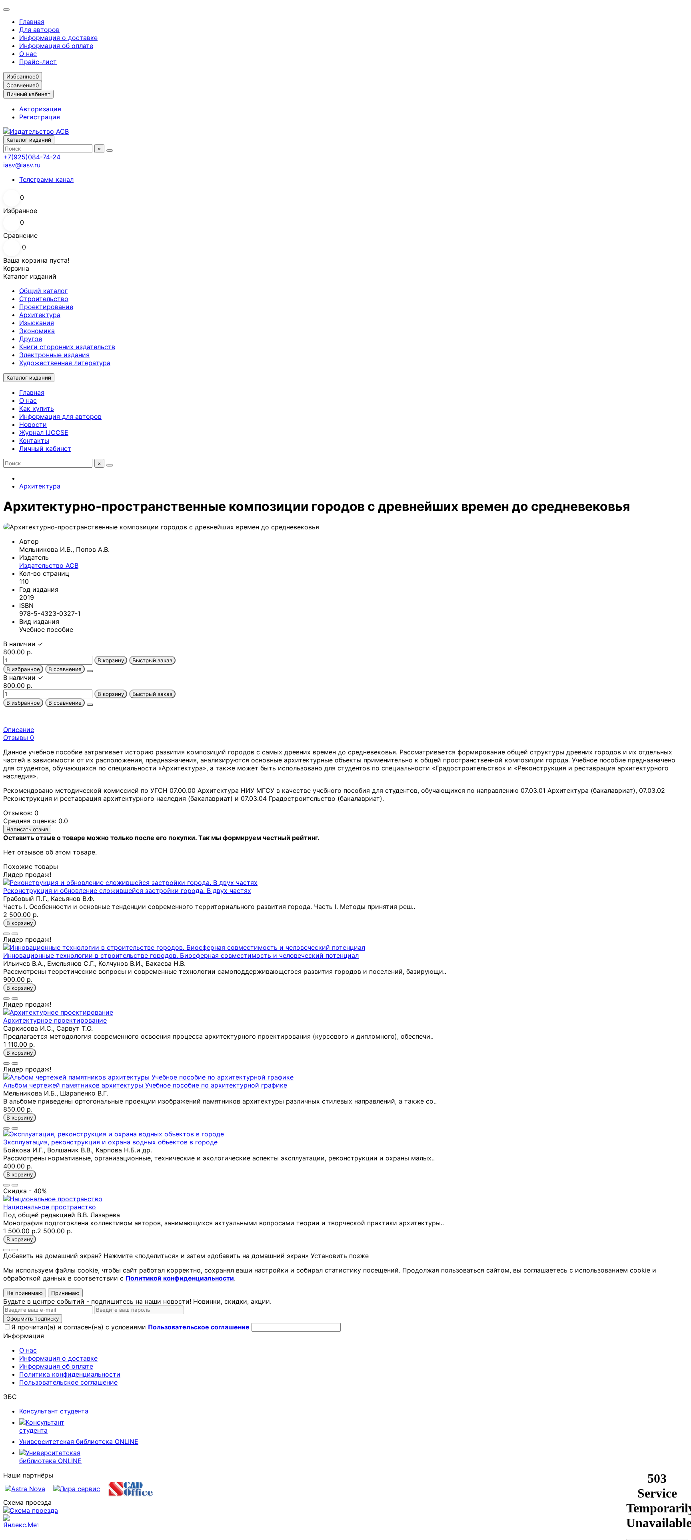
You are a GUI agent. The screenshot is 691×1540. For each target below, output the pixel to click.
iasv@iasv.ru (21, 165)
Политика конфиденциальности (69, 1374)
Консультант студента (53, 1411)
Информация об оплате (56, 46)
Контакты (34, 440)
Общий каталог (43, 291)
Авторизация (40, 109)
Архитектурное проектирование (55, 1020)
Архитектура (39, 315)
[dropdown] (6, 9)
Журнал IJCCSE (43, 432)
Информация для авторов (60, 416)
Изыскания (36, 323)
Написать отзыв (27, 829)
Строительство (43, 299)
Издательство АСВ (48, 565)
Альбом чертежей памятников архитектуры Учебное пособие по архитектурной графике (145, 1085)
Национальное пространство (49, 1207)
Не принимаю (24, 1293)
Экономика (37, 331)
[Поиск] (109, 150)
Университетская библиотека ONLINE (78, 1441)
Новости (33, 424)
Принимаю (65, 1293)
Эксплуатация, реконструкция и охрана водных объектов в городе (110, 1142)
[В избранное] (6, 934)
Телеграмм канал (46, 179)
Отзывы (18, 738)
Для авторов (39, 30)
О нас (28, 54)
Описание (18, 730)
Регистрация (39, 117)
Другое (30, 339)
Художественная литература (64, 363)
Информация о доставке (58, 38)
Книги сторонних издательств (67, 347)
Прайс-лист (38, 62)
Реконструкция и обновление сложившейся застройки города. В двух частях (127, 891)
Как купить (36, 408)
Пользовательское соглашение (68, 1382)
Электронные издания (54, 355)
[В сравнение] (15, 934)
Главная (31, 22)
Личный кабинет (45, 448)
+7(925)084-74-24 (31, 157)
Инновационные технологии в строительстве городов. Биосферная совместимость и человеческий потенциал (181, 955)
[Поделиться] (90, 671)
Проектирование (46, 307)
